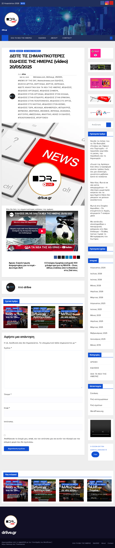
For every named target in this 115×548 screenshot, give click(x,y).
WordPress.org (96, 411)
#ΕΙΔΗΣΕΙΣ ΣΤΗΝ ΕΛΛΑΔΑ (56, 94)
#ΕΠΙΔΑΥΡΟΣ (64, 107)
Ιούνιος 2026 (96, 279)
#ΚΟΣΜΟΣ (44, 111)
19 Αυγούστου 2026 (15, 494)
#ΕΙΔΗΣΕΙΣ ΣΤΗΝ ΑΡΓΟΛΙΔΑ (30, 94)
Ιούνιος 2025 (96, 309)
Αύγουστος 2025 (97, 303)
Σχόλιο (8, 348)
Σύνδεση (94, 393)
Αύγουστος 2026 (97, 268)
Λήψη (95, 454)
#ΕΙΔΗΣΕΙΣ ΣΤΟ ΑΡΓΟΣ (60, 101)
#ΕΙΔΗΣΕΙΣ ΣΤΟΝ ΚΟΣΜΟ (53, 104)
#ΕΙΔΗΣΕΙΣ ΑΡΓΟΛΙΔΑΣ (28, 91)
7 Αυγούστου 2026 (99, 494)
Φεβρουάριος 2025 (98, 333)
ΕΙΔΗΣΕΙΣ (42, 38)
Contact (67, 38)
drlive (24, 74)
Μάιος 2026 (95, 285)
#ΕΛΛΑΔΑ (38, 107)
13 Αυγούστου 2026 (71, 494)
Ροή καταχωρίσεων (99, 399)
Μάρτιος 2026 (96, 297)
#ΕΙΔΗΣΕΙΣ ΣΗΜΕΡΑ (49, 91)
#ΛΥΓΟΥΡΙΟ (23, 114)
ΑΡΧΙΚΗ (12, 51)
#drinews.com (39, 77)
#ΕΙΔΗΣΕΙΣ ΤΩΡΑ (25, 107)
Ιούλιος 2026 (96, 273)
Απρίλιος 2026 (96, 291)
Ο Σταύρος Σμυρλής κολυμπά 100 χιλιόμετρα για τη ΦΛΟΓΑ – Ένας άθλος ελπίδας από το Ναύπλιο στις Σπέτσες (60, 266)
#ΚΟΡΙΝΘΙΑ (34, 111)
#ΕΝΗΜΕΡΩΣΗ (50, 107)
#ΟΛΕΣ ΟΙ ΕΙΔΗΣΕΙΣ (61, 114)
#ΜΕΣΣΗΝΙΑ (35, 114)
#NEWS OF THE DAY (27, 80)
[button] (107, 38)
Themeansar (20, 544)
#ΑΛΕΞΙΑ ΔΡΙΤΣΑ (25, 84)
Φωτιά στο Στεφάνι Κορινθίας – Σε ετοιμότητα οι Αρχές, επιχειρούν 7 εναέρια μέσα (100, 211)
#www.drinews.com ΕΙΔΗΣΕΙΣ (50, 80)
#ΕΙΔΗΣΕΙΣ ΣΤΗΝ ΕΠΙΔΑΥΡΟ (31, 97)
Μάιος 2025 (95, 315)
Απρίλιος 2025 (96, 321)
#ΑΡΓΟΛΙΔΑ (39, 84)
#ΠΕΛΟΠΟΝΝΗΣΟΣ (26, 118)
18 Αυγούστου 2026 (43, 494)
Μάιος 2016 (95, 345)
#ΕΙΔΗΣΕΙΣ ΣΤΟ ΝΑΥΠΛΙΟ (29, 104)
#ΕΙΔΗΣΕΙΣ (67, 87)
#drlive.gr (50, 77)
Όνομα (8, 394)
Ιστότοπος (8, 421)
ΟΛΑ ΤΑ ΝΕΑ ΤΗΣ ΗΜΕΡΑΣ (21, 38)
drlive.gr (4, 30)
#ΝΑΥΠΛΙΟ (46, 114)
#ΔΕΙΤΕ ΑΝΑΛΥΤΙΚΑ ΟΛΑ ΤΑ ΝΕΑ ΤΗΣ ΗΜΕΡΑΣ (39, 87)
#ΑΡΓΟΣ (49, 84)
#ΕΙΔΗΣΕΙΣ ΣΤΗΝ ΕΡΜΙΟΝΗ (57, 97)
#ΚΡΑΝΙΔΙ (55, 111)
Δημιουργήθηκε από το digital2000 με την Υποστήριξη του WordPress (27, 542)
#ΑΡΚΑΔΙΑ (59, 84)
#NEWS (58, 77)
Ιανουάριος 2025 (97, 339)
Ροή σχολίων (96, 405)
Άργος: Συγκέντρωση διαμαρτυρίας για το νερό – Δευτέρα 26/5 (22, 265)
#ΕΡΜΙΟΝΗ (23, 111)
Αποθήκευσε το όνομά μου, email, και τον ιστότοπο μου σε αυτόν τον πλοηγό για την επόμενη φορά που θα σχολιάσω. (42, 440)
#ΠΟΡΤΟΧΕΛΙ (42, 118)
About (54, 38)
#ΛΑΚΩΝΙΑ (65, 111)
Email (7, 408)
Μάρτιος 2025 (96, 327)
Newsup (9, 544)
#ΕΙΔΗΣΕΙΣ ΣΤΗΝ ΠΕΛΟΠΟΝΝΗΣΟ (33, 101)
